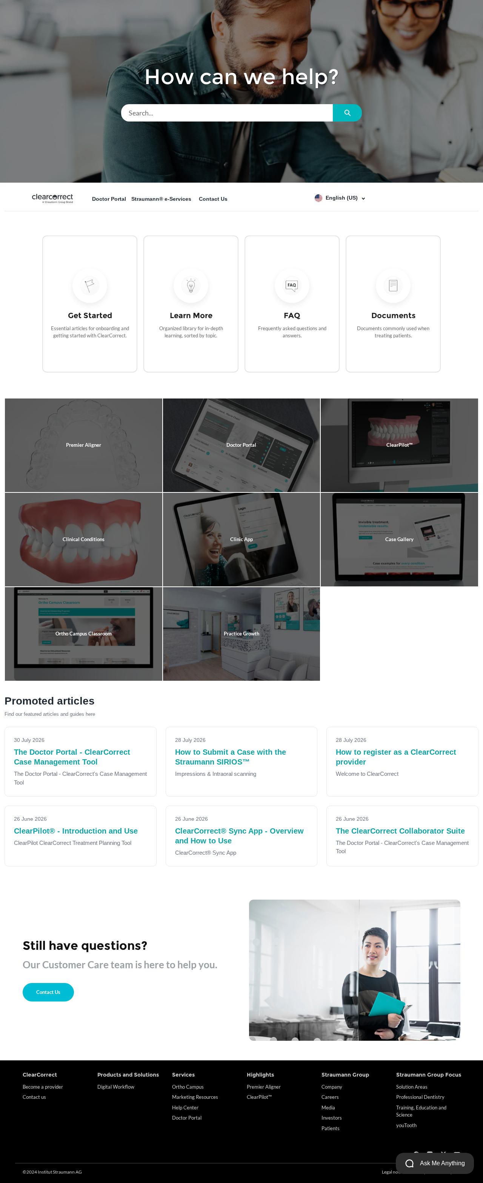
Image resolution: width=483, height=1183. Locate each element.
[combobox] (227, 113)
